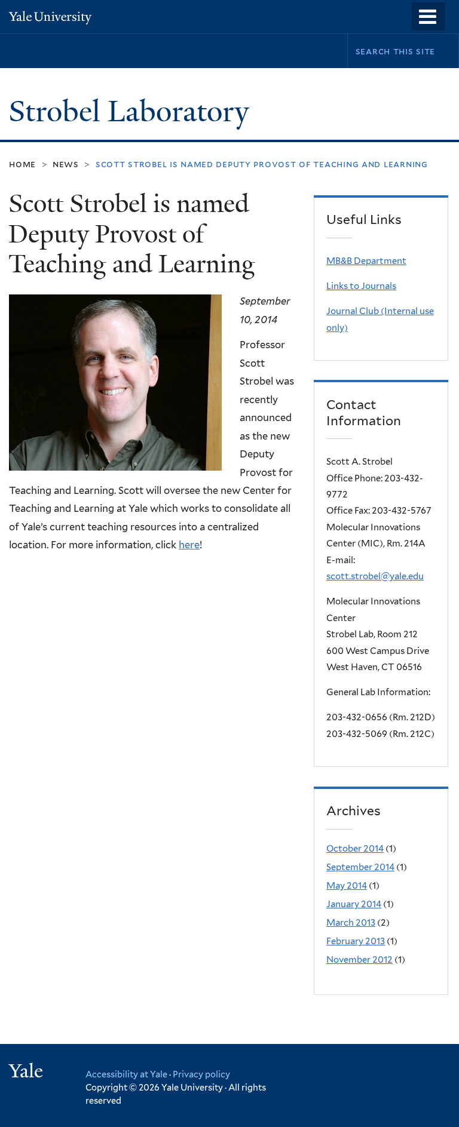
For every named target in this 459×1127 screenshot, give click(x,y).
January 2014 (353, 904)
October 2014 (355, 848)
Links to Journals (361, 286)
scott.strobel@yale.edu (375, 576)
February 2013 (355, 941)
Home (22, 164)
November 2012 (359, 959)
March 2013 (350, 922)
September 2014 (360, 867)
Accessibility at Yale (126, 1074)
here (189, 545)
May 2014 (346, 885)
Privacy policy (201, 1074)
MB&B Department (366, 261)
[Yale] (27, 1072)
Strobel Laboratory (132, 111)
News (66, 164)
